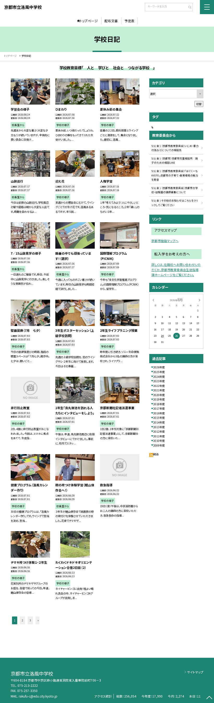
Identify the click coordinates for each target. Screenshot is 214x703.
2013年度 (159, 427)
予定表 (129, 20)
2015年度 (159, 418)
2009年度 (159, 445)
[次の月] (199, 300)
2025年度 (159, 372)
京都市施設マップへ (165, 240)
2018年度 (159, 404)
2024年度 (159, 377)
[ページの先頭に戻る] (209, 698)
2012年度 (159, 431)
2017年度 (159, 408)
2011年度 (159, 436)
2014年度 (159, 422)
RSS (156, 454)
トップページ (88, 20)
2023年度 (159, 381)
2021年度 (159, 390)
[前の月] (153, 300)
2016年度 (159, 413)
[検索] (188, 7)
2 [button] (22, 620)
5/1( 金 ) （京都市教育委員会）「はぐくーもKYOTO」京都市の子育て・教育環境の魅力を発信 (174, 175)
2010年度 (159, 441)
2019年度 (159, 399)
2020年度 (159, 395)
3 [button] (30, 620)
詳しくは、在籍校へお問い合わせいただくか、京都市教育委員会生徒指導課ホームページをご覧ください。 (176, 269)
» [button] (38, 620)
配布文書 (111, 20)
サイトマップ (195, 672)
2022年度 (159, 386)
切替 (198, 104)
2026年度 (159, 367)
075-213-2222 (27, 685)
